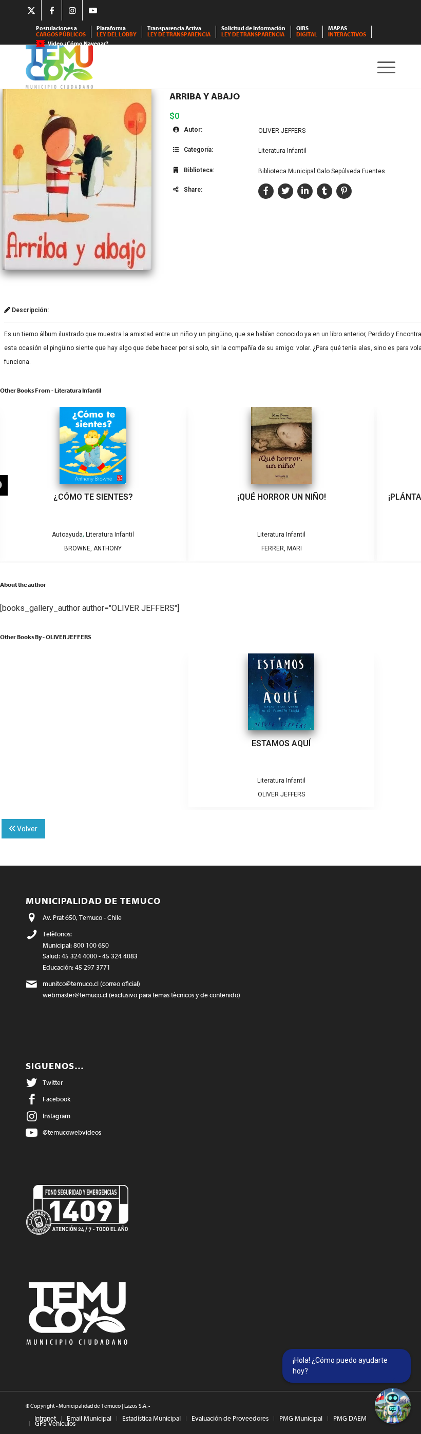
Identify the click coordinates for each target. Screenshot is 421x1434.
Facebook (56, 1099)
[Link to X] (31, 10)
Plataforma (117, 31)
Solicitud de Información (253, 31)
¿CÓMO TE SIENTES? (93, 497)
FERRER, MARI (281, 548)
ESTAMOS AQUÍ (281, 743)
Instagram (56, 1116)
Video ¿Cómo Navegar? (78, 43)
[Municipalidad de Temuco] (59, 67)
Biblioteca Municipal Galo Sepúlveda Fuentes (321, 171)
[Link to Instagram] (72, 10)
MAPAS (347, 31)
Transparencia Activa (178, 31)
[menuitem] (61, 32)
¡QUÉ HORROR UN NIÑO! (281, 497)
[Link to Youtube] (93, 10)
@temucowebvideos (72, 1132)
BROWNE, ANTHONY (93, 548)
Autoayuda (67, 534)
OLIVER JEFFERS (281, 130)
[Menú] (383, 67)
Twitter (53, 1083)
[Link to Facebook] (52, 10)
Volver (26, 829)
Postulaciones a (61, 31)
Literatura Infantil (282, 150)
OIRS (306, 31)
